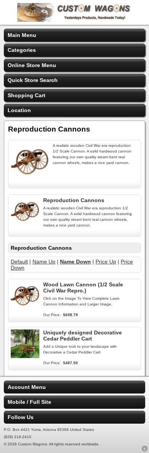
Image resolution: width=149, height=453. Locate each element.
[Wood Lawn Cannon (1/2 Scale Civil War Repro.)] (25, 308)
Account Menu (27, 387)
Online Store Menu (32, 65)
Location (19, 110)
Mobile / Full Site (29, 402)
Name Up (43, 262)
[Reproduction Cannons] (25, 224)
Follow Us (21, 417)
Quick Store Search (33, 80)
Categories (22, 50)
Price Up (106, 262)
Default (19, 262)
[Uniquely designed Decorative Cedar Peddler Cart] (25, 356)
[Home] (74, 20)
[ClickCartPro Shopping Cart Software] (144, 450)
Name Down (75, 262)
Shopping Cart (26, 95)
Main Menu (22, 35)
